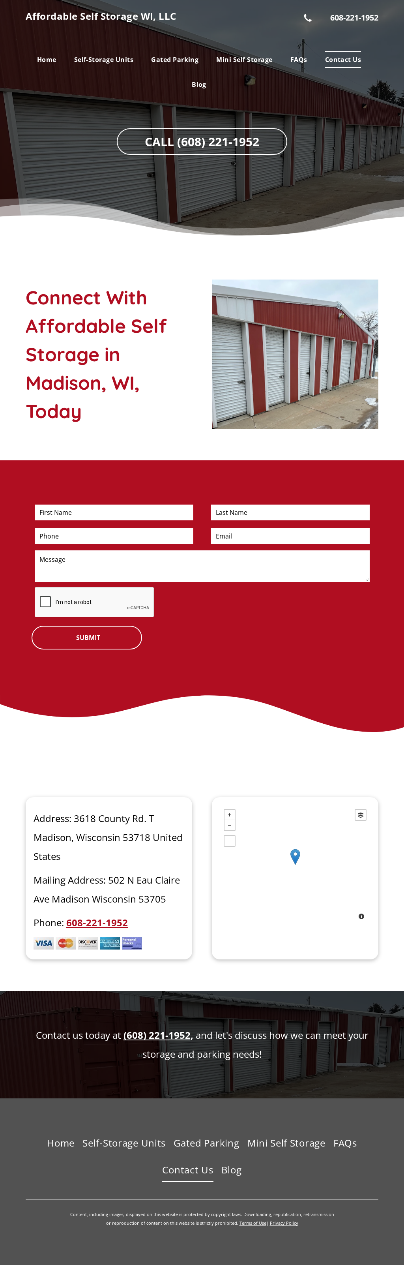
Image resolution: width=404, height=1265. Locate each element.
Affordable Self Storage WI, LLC (101, 16)
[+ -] (295, 865)
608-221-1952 (354, 17)
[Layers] (360, 815)
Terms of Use (252, 1223)
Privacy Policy (284, 1223)
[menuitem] (49, 59)
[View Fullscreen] (229, 841)
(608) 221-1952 (157, 1035)
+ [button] (229, 815)
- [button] (229, 825)
